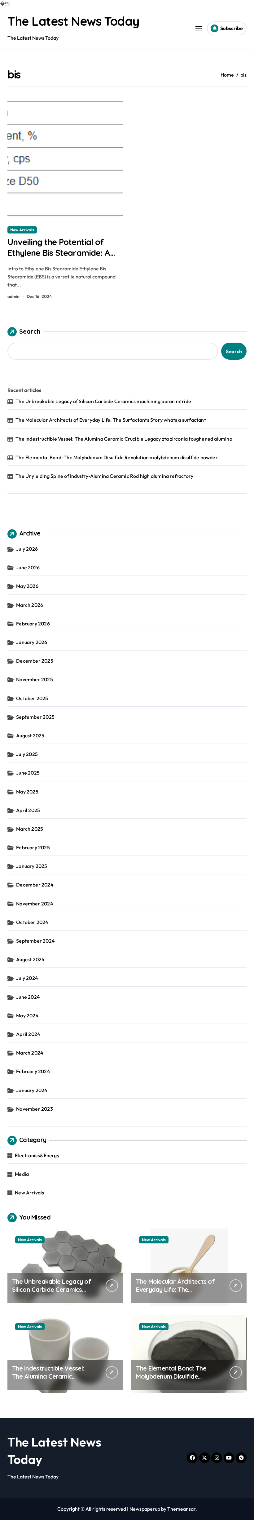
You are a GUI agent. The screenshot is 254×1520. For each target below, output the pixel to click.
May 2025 (27, 792)
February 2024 (33, 1071)
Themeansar (181, 1509)
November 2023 (34, 1109)
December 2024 (35, 885)
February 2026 (33, 623)
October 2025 (32, 698)
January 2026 (31, 642)
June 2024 (28, 997)
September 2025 (35, 717)
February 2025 (33, 847)
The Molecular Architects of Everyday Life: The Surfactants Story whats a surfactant (110, 420)
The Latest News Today (73, 21)
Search (29, 331)
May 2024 (27, 1015)
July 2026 (27, 549)
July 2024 (27, 978)
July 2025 (27, 754)
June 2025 (28, 773)
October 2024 (32, 922)
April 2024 (28, 1034)
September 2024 (35, 941)
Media (22, 1174)
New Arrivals (22, 229)
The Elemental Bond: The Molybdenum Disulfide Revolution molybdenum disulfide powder (116, 457)
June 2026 (28, 567)
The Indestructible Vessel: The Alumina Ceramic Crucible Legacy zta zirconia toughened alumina (123, 439)
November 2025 (34, 679)
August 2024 (30, 959)
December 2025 (34, 661)
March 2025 (29, 829)
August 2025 (30, 735)
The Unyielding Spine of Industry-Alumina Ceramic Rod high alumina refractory (104, 476)
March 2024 (29, 1053)
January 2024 (31, 1090)
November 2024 (34, 903)
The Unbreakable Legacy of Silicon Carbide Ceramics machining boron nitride (103, 401)
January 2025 (31, 866)
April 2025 (28, 810)
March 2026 (29, 605)
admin (13, 296)
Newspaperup (144, 1509)
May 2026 (27, 586)
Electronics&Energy (37, 1155)
